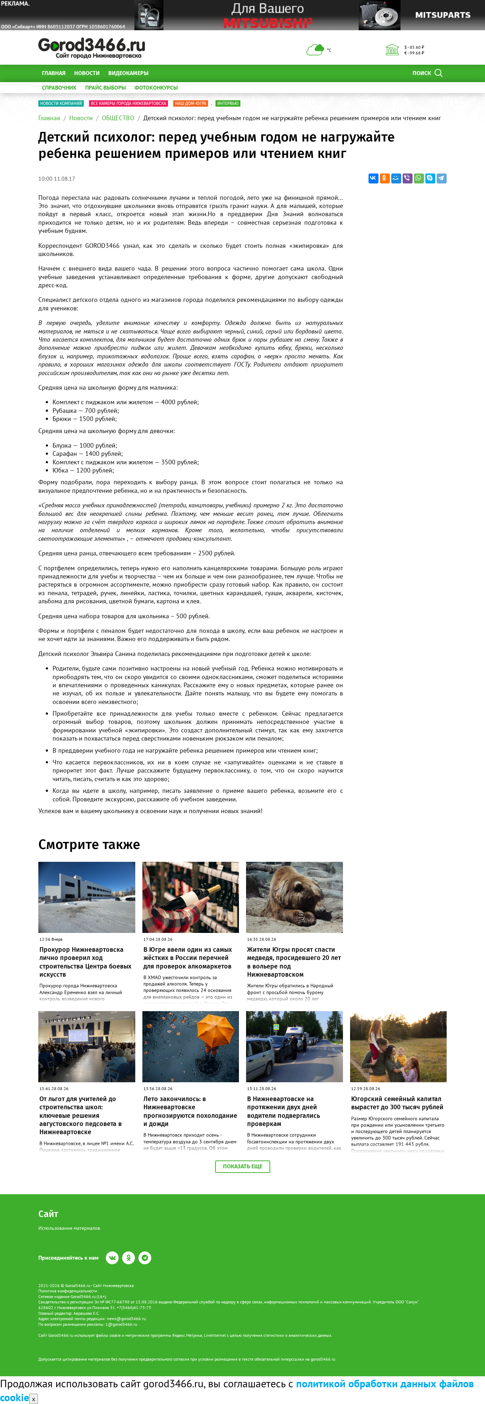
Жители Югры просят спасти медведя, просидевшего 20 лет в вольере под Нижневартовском (294, 962)
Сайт (48, 1213)
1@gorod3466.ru (121, 1324)
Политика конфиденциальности (67, 1290)
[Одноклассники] (385, 178)
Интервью (228, 103)
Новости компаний (61, 103)
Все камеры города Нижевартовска (128, 103)
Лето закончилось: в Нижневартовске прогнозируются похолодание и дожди (190, 1111)
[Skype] (430, 178)
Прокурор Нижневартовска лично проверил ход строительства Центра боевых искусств (85, 962)
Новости (87, 73)
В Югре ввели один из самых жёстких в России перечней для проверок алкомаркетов (187, 958)
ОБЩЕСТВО (118, 118)
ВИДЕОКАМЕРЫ (128, 73)
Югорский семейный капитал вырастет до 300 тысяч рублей (397, 1103)
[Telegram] (442, 178)
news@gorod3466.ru (126, 1318)
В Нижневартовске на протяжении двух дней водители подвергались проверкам (283, 1111)
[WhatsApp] (419, 178)
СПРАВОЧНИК (59, 87)
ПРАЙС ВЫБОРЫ (105, 87)
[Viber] (408, 178)
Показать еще (242, 1166)
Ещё (162, 73)
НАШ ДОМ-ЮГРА (190, 103)
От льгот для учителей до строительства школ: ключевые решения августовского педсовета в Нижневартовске (80, 1115)
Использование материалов (69, 1228)
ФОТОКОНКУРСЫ (156, 87)
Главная (54, 73)
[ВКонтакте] (373, 178)
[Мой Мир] (396, 178)
